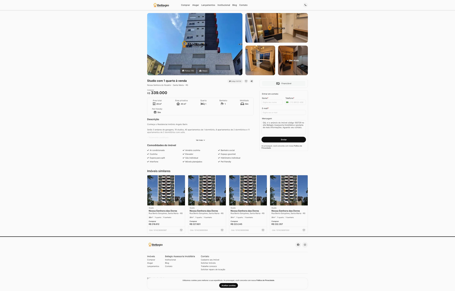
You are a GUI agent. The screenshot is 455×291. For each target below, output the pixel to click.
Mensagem (267, 118)
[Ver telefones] (305, 5)
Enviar (284, 139)
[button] (166, 190)
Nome (265, 98)
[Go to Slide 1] (165, 202)
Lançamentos (208, 5)
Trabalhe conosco (209, 266)
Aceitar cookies (229, 285)
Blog (234, 5)
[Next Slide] (182, 190)
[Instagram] (305, 245)
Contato (243, 5)
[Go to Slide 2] (167, 202)
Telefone (289, 98)
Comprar (185, 5)
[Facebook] (298, 245)
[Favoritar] (246, 81)
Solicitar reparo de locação (213, 269)
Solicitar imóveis (208, 263)
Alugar (195, 5)
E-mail (265, 108)
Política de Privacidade (265, 280)
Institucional (224, 5)
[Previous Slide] (149, 190)
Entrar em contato (270, 94)
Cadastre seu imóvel (210, 260)
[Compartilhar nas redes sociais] (251, 81)
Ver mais (199, 140)
